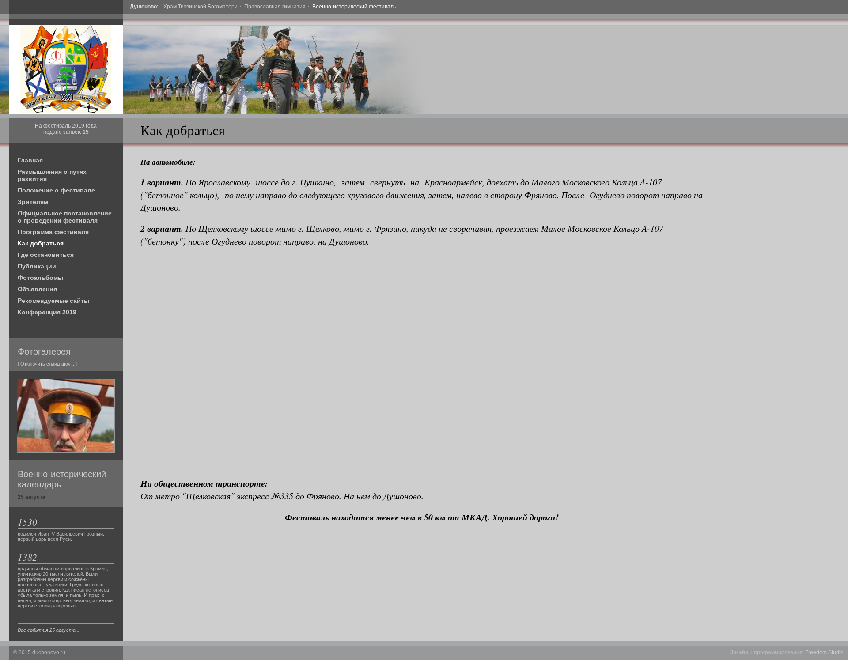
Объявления (37, 289)
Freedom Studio (824, 652)
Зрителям (33, 201)
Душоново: (144, 7)
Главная (30, 160)
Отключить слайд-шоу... (47, 363)
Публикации (37, 266)
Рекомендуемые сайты (53, 300)
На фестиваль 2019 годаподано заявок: (66, 129)
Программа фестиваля (53, 231)
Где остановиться (46, 254)
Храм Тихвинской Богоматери (200, 7)
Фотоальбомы (40, 277)
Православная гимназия (275, 7)
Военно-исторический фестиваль (354, 7)
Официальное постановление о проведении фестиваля (65, 217)
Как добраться (41, 243)
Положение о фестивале (56, 190)
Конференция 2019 (47, 312)
